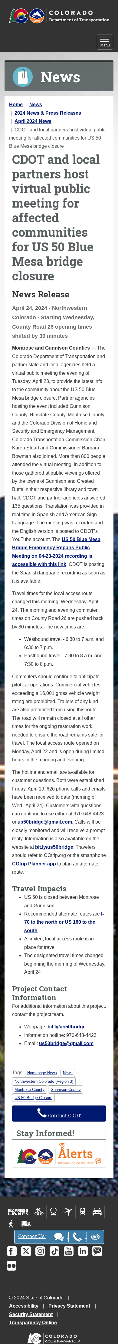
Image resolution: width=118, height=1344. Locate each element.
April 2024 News (33, 121)
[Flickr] (11, 1265)
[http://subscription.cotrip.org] (59, 1153)
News (35, 104)
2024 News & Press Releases (48, 113)
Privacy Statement (69, 1305)
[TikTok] (54, 1251)
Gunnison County (66, 1089)
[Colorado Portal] (55, 1337)
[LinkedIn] (83, 1251)
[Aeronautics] (68, 1212)
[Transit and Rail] (53, 1212)
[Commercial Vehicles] (26, 1224)
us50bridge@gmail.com (45, 821)
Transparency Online (33, 1322)
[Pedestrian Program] (11, 1224)
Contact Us (32, 1236)
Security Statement (31, 1314)
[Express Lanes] (18, 1212)
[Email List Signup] (97, 1251)
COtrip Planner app (34, 863)
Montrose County (29, 1089)
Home (16, 104)
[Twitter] (26, 1251)
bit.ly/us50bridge (54, 847)
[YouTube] (68, 1251)
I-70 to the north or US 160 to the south (64, 922)
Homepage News (42, 1073)
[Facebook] (12, 1251)
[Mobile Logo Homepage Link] (59, 16)
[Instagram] (40, 1251)
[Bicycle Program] (39, 1212)
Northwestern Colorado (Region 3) (44, 1081)
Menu (106, 42)
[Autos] (97, 1212)
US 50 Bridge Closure (33, 1097)
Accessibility (23, 1305)
